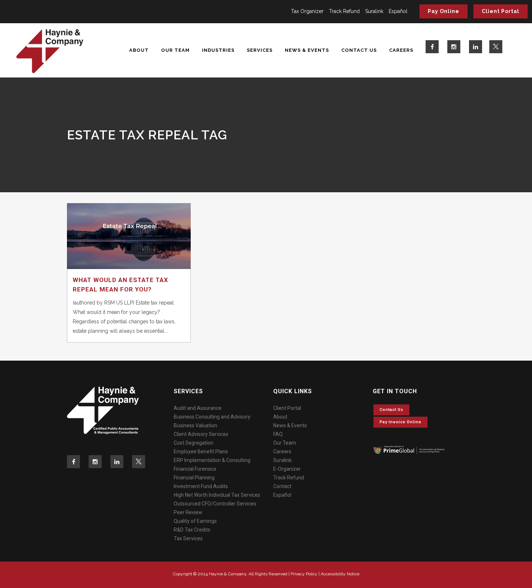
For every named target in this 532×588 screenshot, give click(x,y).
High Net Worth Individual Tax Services (217, 495)
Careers (282, 451)
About (280, 417)
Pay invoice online (400, 422)
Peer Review (188, 512)
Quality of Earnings (195, 521)
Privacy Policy (304, 573)
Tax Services (188, 538)
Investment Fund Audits (201, 486)
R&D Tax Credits (192, 530)
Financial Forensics (195, 469)
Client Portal (500, 11)
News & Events (290, 425)
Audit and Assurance (197, 408)
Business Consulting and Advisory (212, 417)
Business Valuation (195, 425)
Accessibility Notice (340, 573)
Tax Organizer (307, 11)
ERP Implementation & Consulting (212, 460)
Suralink (374, 11)
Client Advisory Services (201, 434)
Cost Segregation (194, 443)
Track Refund (344, 11)
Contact (282, 486)
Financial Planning (194, 477)
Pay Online (443, 11)
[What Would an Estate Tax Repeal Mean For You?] (129, 236)
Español (398, 11)
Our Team (284, 443)
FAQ (278, 434)
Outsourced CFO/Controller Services (215, 504)
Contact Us (391, 409)
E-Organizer (287, 469)
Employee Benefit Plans (201, 451)
